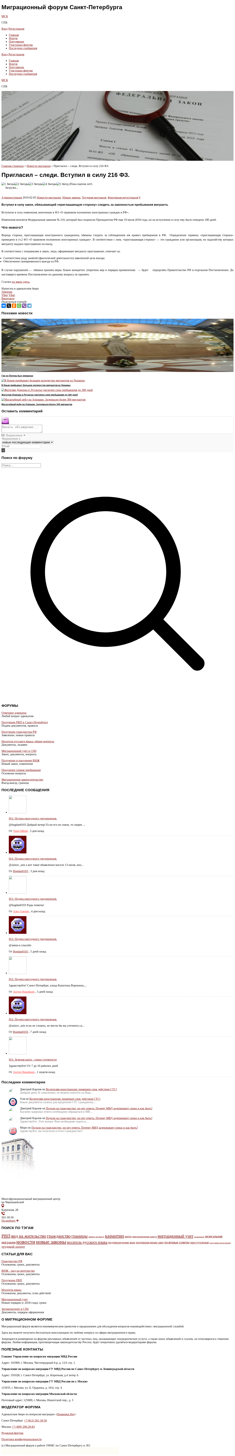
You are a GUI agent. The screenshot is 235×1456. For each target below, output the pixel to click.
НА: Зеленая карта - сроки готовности (33, 1059)
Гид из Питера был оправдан (17, 376)
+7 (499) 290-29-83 (23, 1426)
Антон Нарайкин (24, 991)
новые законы (51, 1242)
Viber (4, 295)
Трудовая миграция (94, 197)
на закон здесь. (21, 281)
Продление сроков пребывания (21, 770)
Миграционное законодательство (22, 779)
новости (25, 1242)
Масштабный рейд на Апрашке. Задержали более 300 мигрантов (36, 404)
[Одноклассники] (14, 305)
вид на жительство (28, 1236)
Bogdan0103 (20, 871)
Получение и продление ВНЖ (20, 760)
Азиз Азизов (21, 911)
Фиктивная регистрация (123, 197)
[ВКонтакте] (3, 305)
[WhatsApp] (19, 305)
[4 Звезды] (50, 184)
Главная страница (12, 166)
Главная (14, 35)
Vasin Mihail (20, 830)
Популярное (16, 41)
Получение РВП (11, 1280)
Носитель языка (11, 1289)
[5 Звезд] (62, 184)
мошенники (199, 1237)
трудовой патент (13, 1246)
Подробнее (8, 1220)
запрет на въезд (96, 1236)
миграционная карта (144, 1236)
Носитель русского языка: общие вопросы (27, 741)
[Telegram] (29, 305)
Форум (13, 38)
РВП (5, 1235)
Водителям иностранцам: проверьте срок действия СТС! (81, 1089)
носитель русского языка (87, 1242)
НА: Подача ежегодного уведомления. (33, 818)
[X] (9, 305)
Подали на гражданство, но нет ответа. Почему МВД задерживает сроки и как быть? (99, 1108)
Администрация (11, 197)
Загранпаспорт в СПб (15, 1308)
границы (79, 1235)
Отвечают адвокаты (13, 712)
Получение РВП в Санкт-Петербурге (24, 722)
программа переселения (220, 1243)
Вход (4, 28)
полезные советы (176, 1242)
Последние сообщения (23, 48)
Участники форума (21, 44)
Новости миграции (39, 166)
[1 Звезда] (8, 184)
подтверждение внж (121, 1242)
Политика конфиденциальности (21, 1439)
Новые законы (71, 197)
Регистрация (16, 28)
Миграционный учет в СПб (18, 750)
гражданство (59, 1235)
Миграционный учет (14, 1299)
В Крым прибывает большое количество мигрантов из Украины (35, 385)
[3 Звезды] (36, 184)
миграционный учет (175, 1236)
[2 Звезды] (22, 184)
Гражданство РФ (11, 1261)
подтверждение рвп (150, 1242)
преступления (199, 1242)
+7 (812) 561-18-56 (35, 1420)
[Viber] (24, 305)
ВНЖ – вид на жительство (18, 1270)
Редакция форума (12, 1433)
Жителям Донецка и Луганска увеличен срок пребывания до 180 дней (39, 395)
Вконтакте (8, 298)
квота (128, 1236)
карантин (114, 1236)
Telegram (6, 291)
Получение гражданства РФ (19, 731)
